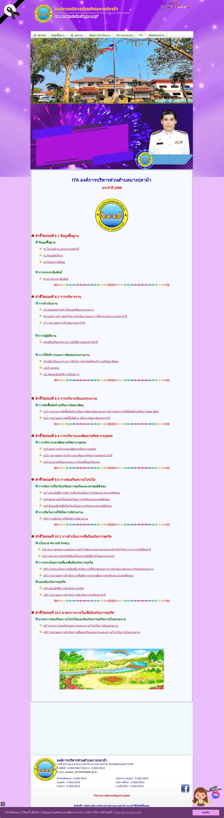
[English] (172, 7)
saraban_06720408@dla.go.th (81, 772)
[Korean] (185, 7)
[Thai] (162, 7)
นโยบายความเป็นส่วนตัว (128, 812)
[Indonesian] (178, 7)
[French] (175, 7)
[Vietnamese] (188, 7)
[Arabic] (165, 7)
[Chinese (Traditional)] (169, 7)
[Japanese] (182, 7)
